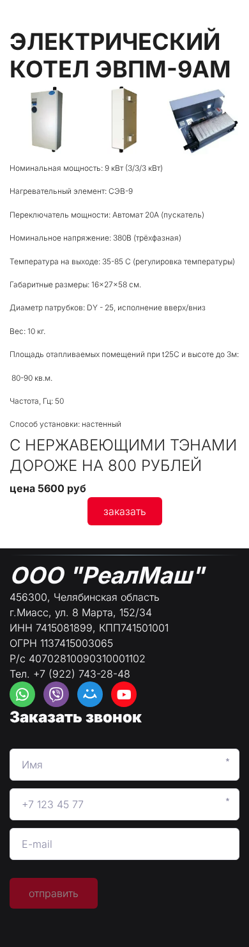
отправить (54, 893)
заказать (124, 511)
